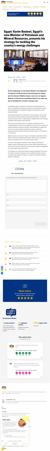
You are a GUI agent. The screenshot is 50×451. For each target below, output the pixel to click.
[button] (2, 448)
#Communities (6, 9)
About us (17, 446)
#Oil (14, 77)
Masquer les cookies (15, 444)
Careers (22, 446)
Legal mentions (10, 446)
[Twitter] (2, 269)
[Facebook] (2, 267)
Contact (4, 446)
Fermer (5, 443)
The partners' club (10, 399)
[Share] (2, 273)
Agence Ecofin (22, 79)
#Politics (18, 77)
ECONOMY (4, 411)
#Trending (13, 9)
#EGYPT (24, 77)
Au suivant (24, 443)
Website (8, 205)
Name (7, 194)
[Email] (2, 271)
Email (7, 200)
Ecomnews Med (17, 2)
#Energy (10, 77)
